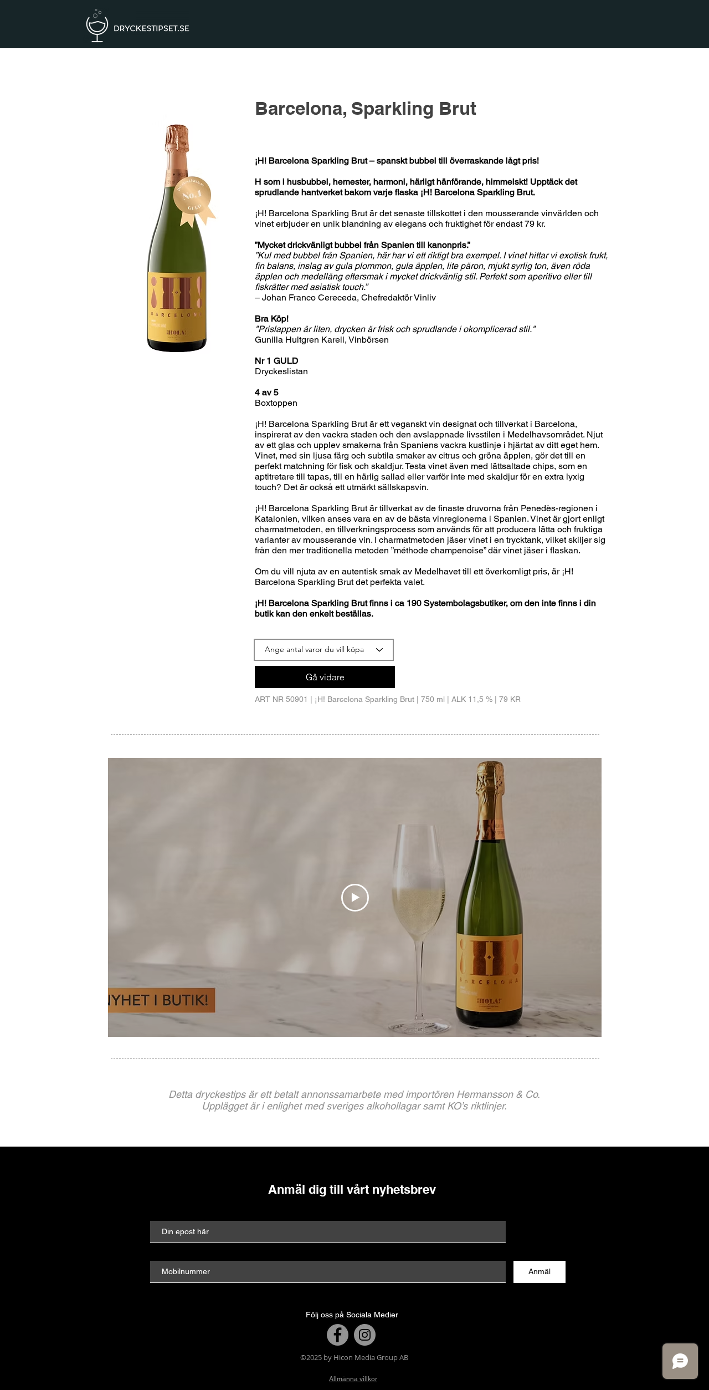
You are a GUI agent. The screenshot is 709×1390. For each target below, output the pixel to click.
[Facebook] (337, 1335)
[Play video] (355, 898)
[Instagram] (365, 1335)
